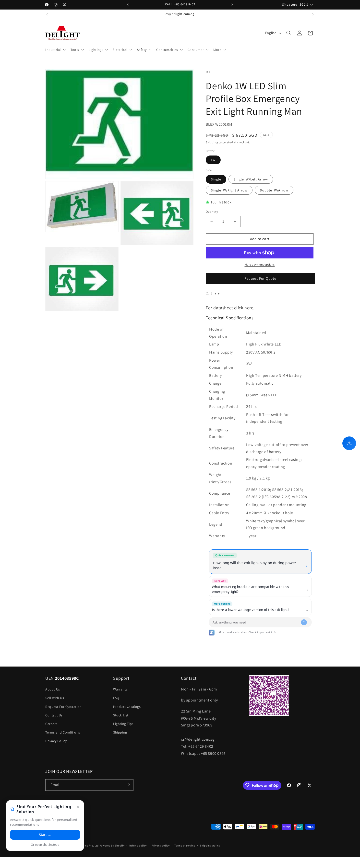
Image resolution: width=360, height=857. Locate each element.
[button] (55, 50)
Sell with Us (54, 698)
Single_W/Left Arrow (251, 179)
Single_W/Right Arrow (229, 190)
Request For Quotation (63, 706)
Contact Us (54, 715)
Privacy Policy (56, 741)
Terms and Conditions (62, 732)
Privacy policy (161, 845)
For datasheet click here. (230, 308)
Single (216, 179)
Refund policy (138, 845)
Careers (51, 724)
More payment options (260, 264)
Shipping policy (210, 845)
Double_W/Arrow (274, 190)
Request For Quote (260, 278)
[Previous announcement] (127, 4)
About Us (52, 689)
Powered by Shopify (112, 845)
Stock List (121, 715)
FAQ (116, 698)
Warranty (120, 689)
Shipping (212, 142)
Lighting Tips (123, 724)
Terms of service (184, 845)
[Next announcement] (232, 4)
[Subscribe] (127, 784)
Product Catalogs (127, 706)
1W (213, 160)
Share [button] (215, 293)
